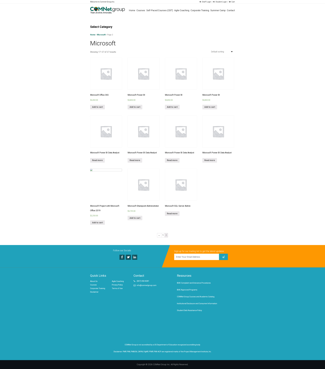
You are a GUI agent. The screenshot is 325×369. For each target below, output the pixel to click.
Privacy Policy (117, 285)
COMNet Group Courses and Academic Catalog (195, 297)
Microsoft (101, 35)
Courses (140, 10)
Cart (233, 2)
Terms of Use (117, 288)
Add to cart (97, 107)
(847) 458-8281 (143, 281)
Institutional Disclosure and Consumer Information (197, 303)
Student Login (221, 2)
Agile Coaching (181, 10)
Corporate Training (200, 10)
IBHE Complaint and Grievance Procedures (194, 283)
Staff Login (206, 2)
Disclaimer (94, 292)
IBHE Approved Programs (187, 290)
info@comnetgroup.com (146, 285)
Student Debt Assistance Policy (189, 310)
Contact (231, 10)
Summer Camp (218, 10)
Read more (97, 160)
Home (132, 10)
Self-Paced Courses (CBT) (159, 10)
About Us (94, 281)
